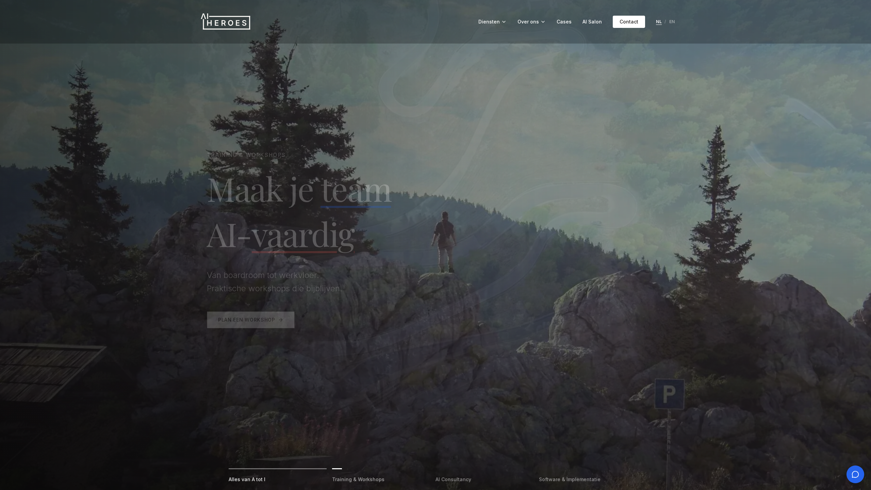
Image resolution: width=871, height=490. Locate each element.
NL (659, 21)
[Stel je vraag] (855, 474)
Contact (629, 21)
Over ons (528, 21)
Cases (564, 21)
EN (672, 21)
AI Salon (592, 21)
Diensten (489, 21)
